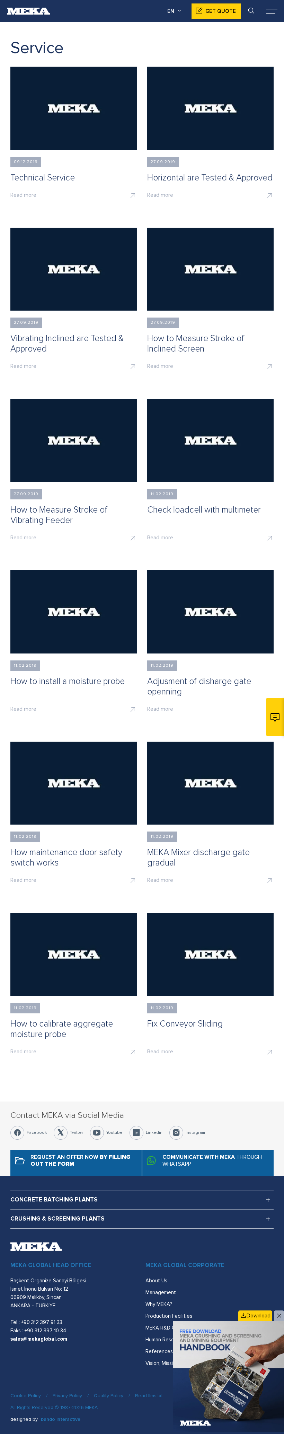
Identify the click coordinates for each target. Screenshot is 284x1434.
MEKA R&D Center (166, 1328)
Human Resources (166, 1339)
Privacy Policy (67, 1396)
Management (160, 1292)
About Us (156, 1280)
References (159, 1351)
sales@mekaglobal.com (38, 1339)
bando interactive (60, 1419)
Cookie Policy (25, 1396)
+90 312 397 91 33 (41, 1322)
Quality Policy (108, 1396)
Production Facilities (168, 1316)
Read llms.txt (149, 1396)
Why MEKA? (158, 1304)
